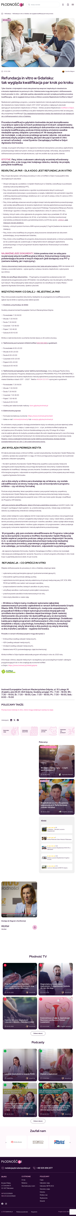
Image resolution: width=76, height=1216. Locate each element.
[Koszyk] (68, 5)
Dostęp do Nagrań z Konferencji (13, 921)
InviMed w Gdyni (67, 108)
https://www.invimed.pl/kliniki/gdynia (22, 665)
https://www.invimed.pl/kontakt (40, 416)
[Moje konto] (63, 5)
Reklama (24, 1183)
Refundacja (8, 13)
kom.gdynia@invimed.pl (38, 405)
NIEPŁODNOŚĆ (44, 781)
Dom (2, 13)
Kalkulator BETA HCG (47, 1186)
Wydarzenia (43, 1198)
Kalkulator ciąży (45, 1183)
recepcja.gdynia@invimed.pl (42, 419)
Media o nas (43, 1195)
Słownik (42, 1201)
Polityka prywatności (22, 1212)
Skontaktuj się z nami (28, 1186)
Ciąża (41, 1180)
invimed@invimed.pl (21, 419)
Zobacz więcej (37, 1033)
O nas (23, 1180)
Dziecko (42, 1192)
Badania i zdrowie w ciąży (48, 747)
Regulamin (34, 1212)
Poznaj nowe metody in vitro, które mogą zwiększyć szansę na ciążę (27, 710)
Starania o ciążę (45, 1189)
